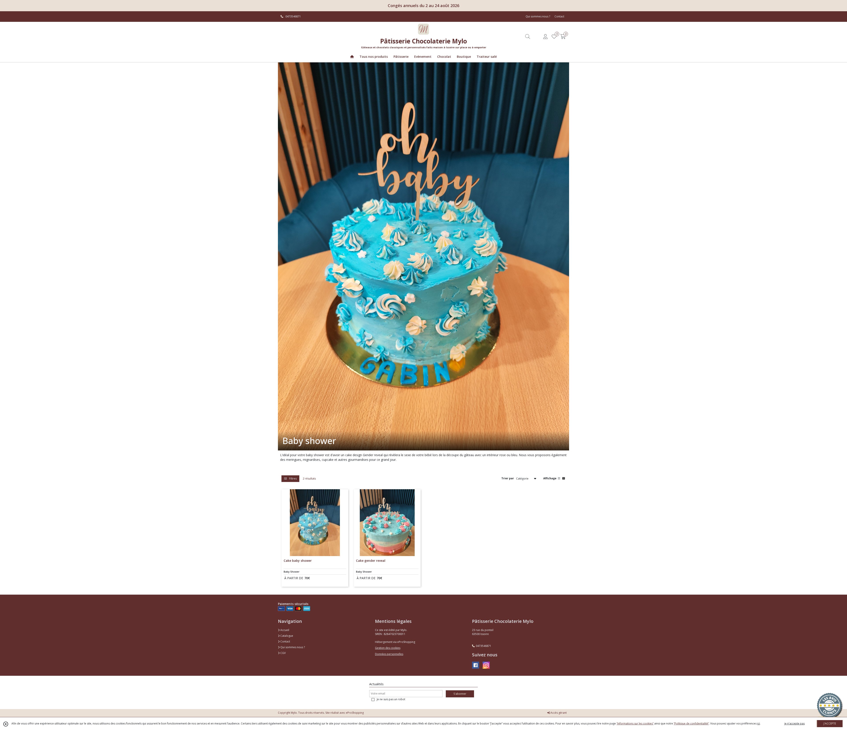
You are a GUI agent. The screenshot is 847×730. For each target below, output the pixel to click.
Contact (559, 16)
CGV (283, 653)
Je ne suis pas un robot (391, 699)
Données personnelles (389, 654)
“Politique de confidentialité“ (691, 723)
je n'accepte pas (794, 723)
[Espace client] (545, 36)
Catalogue (286, 636)
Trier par (507, 478)
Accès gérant (558, 713)
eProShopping (355, 713)
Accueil (284, 630)
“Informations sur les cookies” (635, 723)
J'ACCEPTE (830, 723)
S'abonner (459, 694)
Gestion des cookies (387, 648)
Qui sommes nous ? (292, 647)
